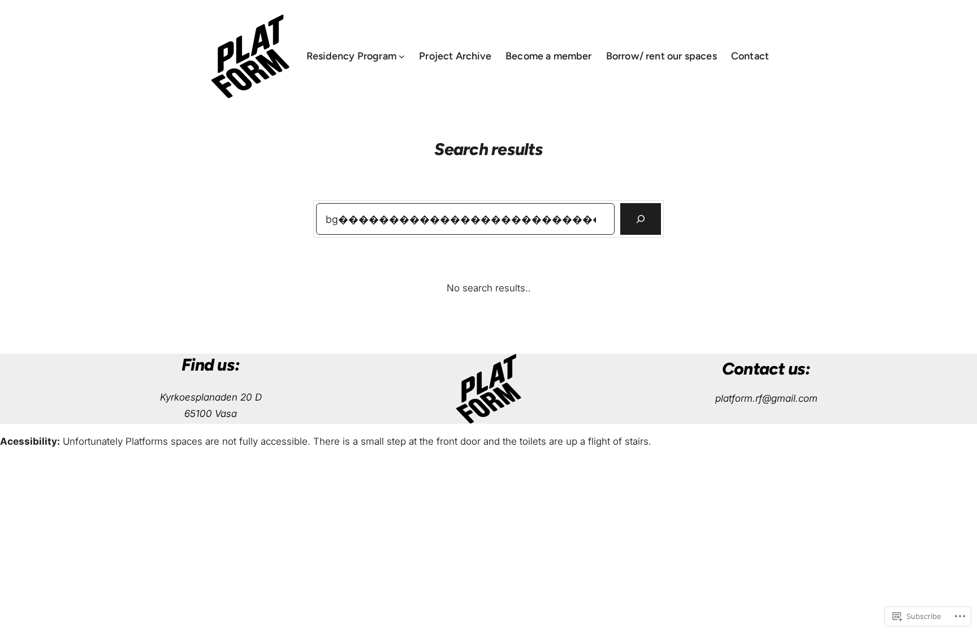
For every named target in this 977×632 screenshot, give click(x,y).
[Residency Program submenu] (402, 56)
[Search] (640, 219)
